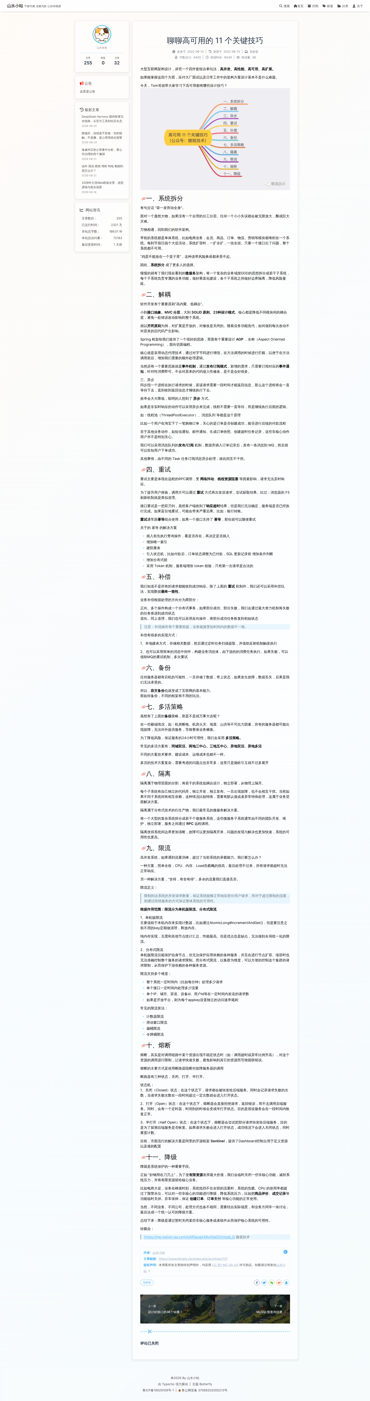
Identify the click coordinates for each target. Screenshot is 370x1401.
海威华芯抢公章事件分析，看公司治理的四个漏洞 (102, 152)
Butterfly (205, 1384)
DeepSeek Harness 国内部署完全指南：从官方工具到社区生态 (103, 119)
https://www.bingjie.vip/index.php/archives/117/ (193, 1259)
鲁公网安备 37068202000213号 (204, 1390)
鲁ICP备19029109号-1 (158, 1390)
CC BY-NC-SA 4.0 (225, 1265)
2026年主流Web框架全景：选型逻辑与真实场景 (103, 185)
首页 (300, 6)
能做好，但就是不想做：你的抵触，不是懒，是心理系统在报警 (102, 135)
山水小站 (159, 1252)
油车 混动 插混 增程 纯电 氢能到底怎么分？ (102, 168)
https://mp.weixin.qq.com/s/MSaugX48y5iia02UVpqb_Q (189, 1237)
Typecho (168, 1384)
